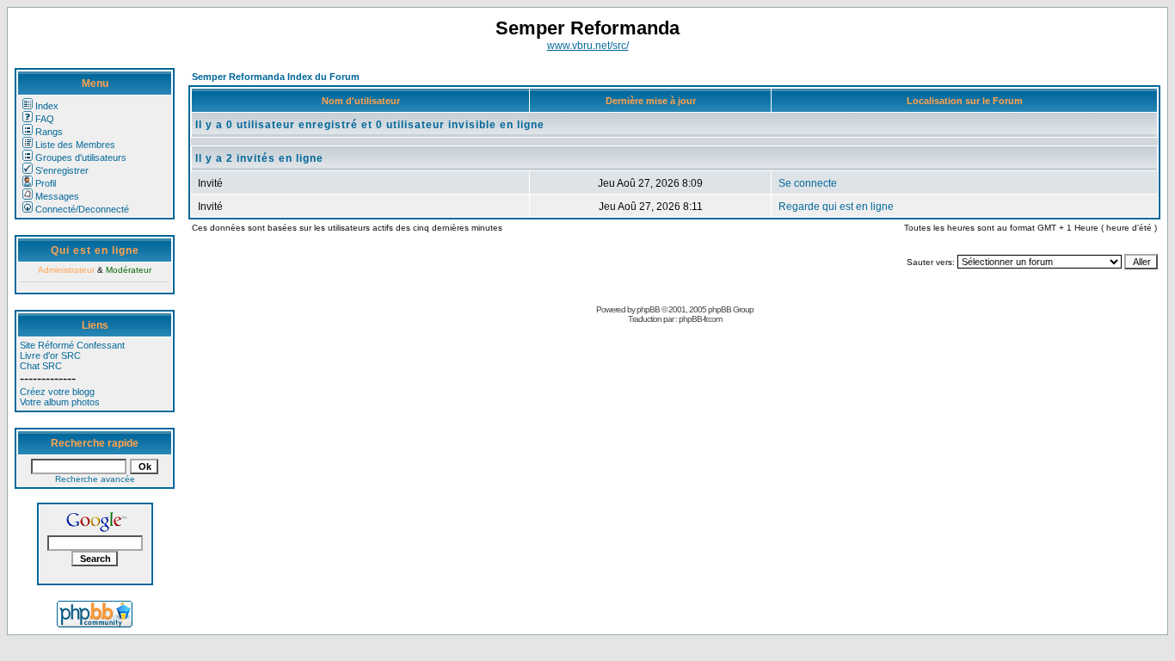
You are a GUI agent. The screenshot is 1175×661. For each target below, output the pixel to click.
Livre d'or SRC (50, 355)
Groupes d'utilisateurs (80, 157)
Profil (45, 183)
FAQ (44, 119)
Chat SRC (41, 366)
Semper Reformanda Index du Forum (276, 76)
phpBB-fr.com (700, 319)
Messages (57, 196)
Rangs (49, 132)
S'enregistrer (62, 170)
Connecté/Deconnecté (82, 209)
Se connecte (807, 183)
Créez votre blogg (57, 391)
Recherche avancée (95, 479)
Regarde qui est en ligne (836, 207)
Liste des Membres (75, 144)
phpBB (648, 309)
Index (46, 106)
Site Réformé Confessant (72, 345)
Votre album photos (60, 402)
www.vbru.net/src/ (588, 46)
